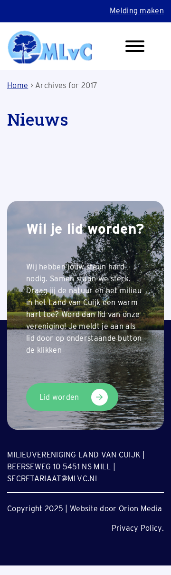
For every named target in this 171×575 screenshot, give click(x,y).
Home (17, 85)
